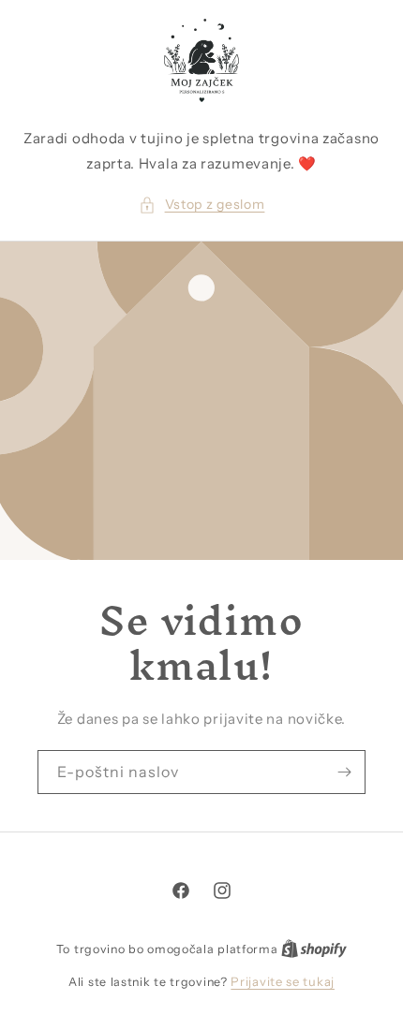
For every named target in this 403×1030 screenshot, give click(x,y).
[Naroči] (344, 772)
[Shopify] (314, 948)
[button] (202, 204)
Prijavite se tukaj (283, 981)
